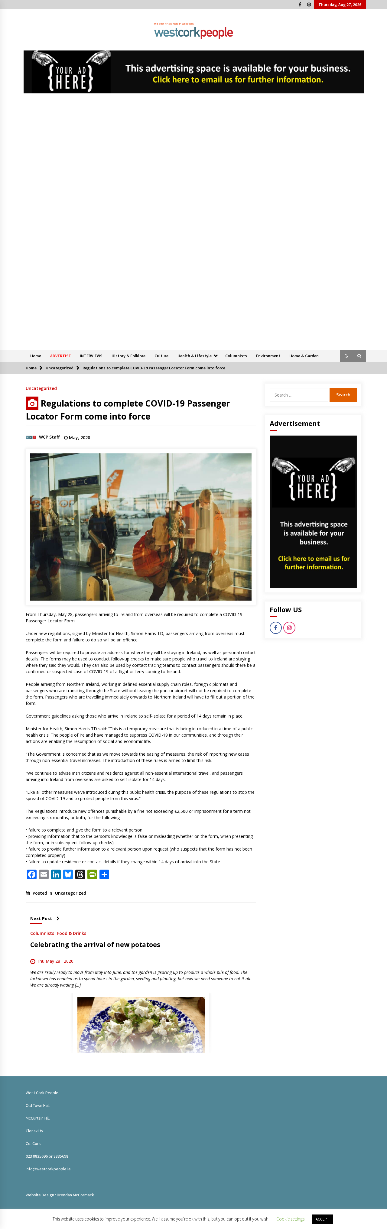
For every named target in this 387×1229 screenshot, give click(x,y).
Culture (161, 355)
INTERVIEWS (91, 355)
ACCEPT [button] (322, 1219)
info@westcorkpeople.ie (48, 1169)
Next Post (41, 918)
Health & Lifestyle (194, 355)
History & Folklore (128, 355)
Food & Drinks (71, 933)
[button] (346, 356)
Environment (268, 355)
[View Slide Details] (194, 71)
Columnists (236, 355)
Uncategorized (41, 388)
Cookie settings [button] (290, 1219)
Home (35, 355)
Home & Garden (304, 355)
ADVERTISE (60, 355)
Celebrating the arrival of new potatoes (95, 944)
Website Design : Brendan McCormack (60, 1195)
